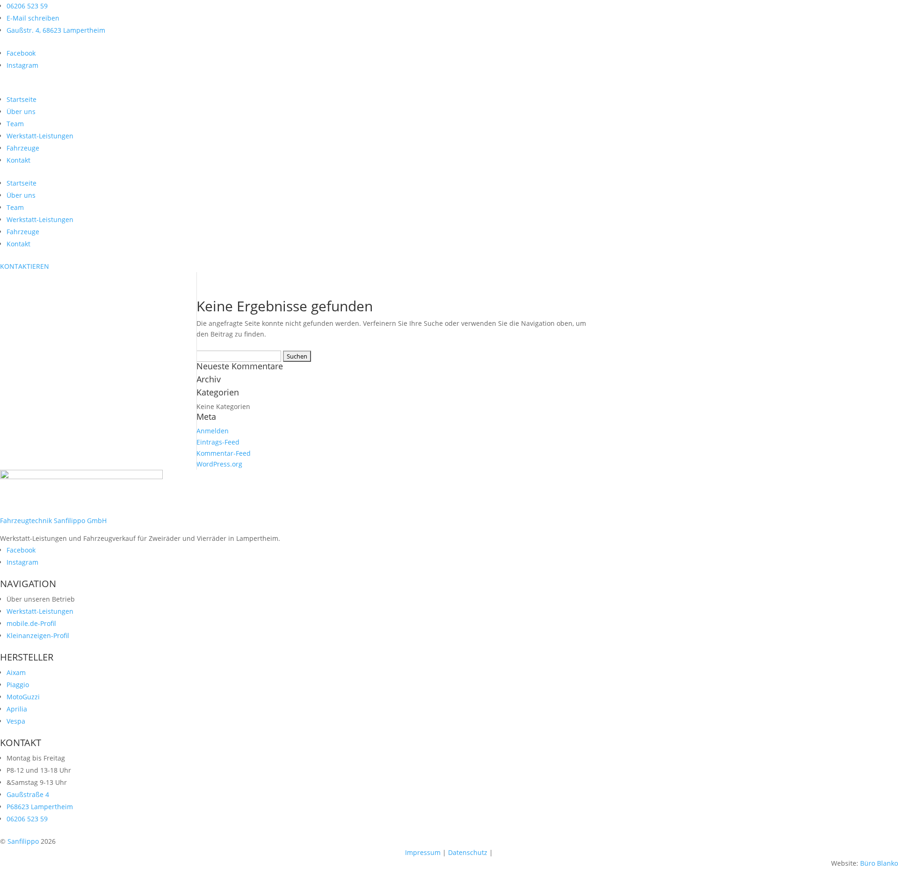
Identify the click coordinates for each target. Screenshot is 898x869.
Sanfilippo (22, 841)
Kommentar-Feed (223, 453)
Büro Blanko (879, 863)
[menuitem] (21, 99)
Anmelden (212, 430)
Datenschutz (467, 852)
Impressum (423, 852)
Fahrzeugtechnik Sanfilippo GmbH (53, 520)
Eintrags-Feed (217, 442)
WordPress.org (219, 464)
